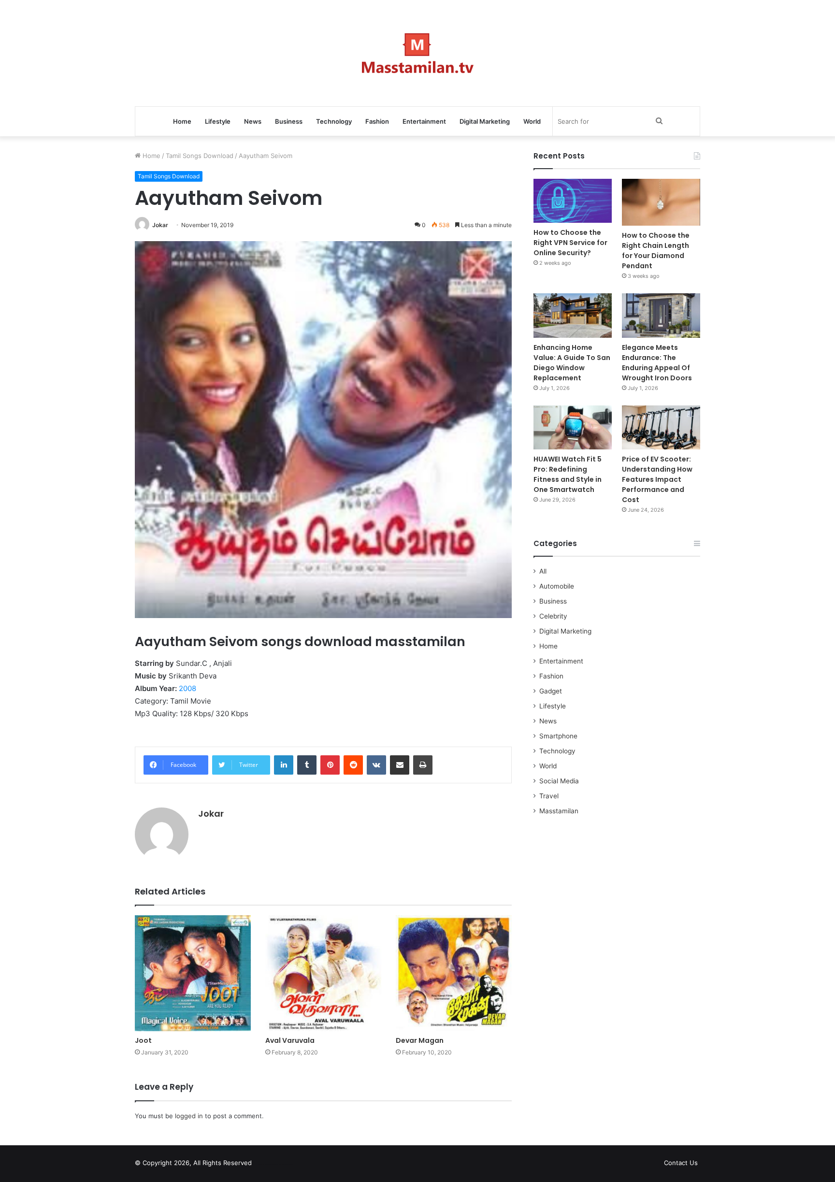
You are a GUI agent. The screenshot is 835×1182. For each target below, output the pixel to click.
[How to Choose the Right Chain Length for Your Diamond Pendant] (661, 202)
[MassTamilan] (418, 53)
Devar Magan (420, 1040)
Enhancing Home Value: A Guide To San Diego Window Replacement (571, 363)
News (252, 121)
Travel (549, 796)
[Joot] (193, 973)
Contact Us (681, 1163)
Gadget (550, 691)
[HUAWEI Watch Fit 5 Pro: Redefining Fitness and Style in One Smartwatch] (572, 427)
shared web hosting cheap (283, 1165)
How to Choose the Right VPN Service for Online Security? (570, 243)
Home (182, 121)
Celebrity (553, 616)
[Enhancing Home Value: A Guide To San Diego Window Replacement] (572, 315)
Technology (334, 121)
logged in (189, 1116)
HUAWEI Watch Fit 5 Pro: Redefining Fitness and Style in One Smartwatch (567, 474)
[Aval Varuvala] (323, 973)
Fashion (377, 121)
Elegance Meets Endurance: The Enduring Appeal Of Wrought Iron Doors (657, 363)
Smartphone (558, 736)
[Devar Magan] (454, 973)
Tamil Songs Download (199, 155)
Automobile (556, 586)
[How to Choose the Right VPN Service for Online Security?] (572, 201)
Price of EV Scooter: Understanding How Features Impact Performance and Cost (657, 479)
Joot (143, 1040)
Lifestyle (217, 121)
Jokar (160, 225)
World (532, 121)
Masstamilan (558, 811)
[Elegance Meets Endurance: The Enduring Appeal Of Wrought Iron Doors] (661, 315)
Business (288, 121)
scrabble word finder (265, 1165)
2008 (187, 688)
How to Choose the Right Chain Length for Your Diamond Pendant (656, 251)
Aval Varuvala (290, 1040)
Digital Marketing (485, 121)
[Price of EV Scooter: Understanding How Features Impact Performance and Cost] (661, 427)
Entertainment (424, 121)
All (543, 571)
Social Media (559, 781)
